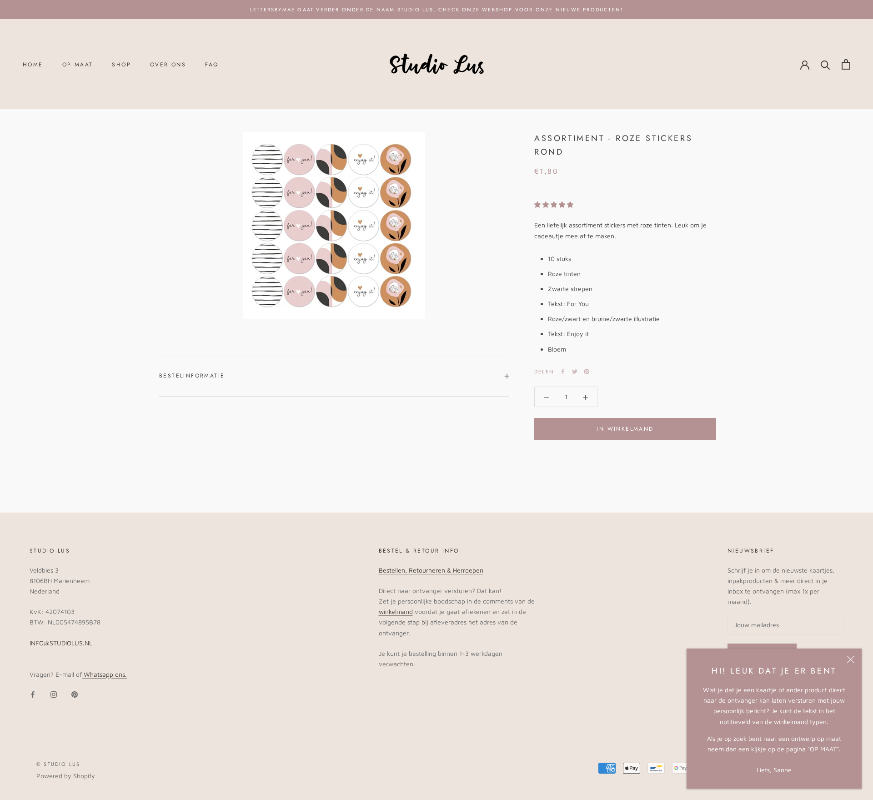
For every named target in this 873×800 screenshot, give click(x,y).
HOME (33, 64)
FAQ (211, 64)
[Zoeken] (825, 64)
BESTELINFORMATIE (192, 376)
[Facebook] (563, 371)
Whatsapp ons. (104, 674)
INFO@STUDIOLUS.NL (61, 643)
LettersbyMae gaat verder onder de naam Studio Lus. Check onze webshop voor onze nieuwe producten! (436, 9)
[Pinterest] (586, 371)
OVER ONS (168, 64)
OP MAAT (77, 64)
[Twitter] (574, 371)
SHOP (121, 64)
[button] (553, 204)
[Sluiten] (851, 659)
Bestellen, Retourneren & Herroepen (431, 570)
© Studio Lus (58, 764)
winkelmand (396, 611)
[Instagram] (53, 694)
